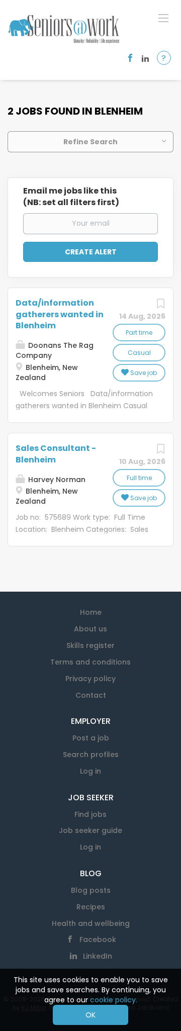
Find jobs (90, 814)
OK (90, 1015)
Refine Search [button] (90, 142)
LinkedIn (97, 956)
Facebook (97, 939)
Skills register (90, 645)
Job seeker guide (90, 830)
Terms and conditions (90, 662)
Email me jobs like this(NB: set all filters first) (71, 196)
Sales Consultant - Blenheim (56, 453)
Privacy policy (90, 679)
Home (91, 612)
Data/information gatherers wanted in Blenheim (60, 314)
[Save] (160, 306)
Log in (90, 771)
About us (90, 629)
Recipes (90, 907)
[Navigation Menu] (163, 17)
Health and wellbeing (91, 923)
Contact (90, 695)
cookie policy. (113, 1000)
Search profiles (91, 754)
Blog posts (91, 890)
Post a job (90, 738)
